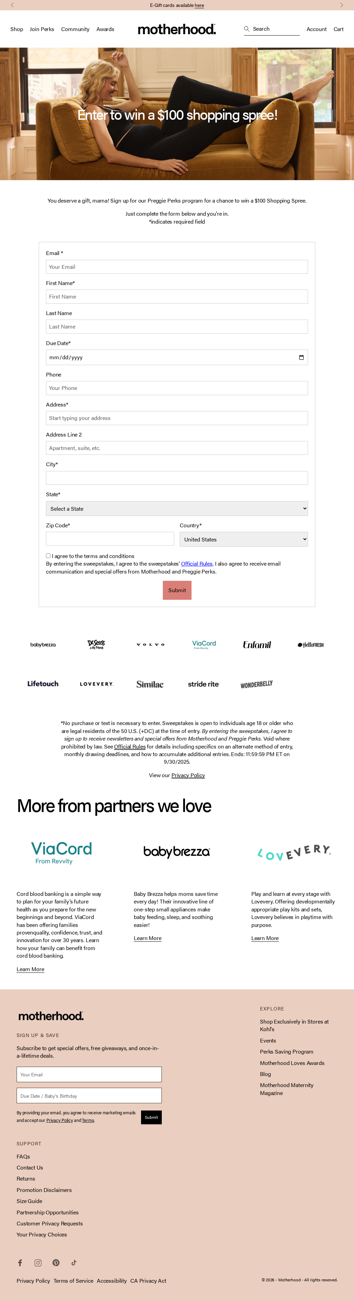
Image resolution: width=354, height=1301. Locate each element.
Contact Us (30, 1167)
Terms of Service (73, 1280)
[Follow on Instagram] (38, 1262)
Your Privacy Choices (42, 1234)
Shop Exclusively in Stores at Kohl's (294, 1025)
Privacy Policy (33, 1280)
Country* (191, 525)
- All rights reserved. (319, 1279)
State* (53, 494)
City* (52, 464)
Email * (54, 253)
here (199, 4)
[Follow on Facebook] (20, 1262)
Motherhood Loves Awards (292, 1063)
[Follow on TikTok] (74, 1262)
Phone (53, 374)
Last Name (59, 313)
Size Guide (29, 1201)
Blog (265, 1074)
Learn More (30, 969)
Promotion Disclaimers (44, 1190)
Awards (105, 29)
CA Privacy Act (148, 1280)
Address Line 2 (64, 434)
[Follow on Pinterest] (56, 1262)
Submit (177, 590)
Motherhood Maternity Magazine (287, 1088)
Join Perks (42, 29)
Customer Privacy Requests (50, 1223)
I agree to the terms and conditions (93, 556)
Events (268, 1040)
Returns (26, 1178)
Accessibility (112, 1280)
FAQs (23, 1156)
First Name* (60, 283)
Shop (16, 29)
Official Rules (197, 563)
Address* (57, 404)
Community (75, 29)
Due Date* (58, 343)
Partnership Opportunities (48, 1212)
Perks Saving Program (287, 1051)
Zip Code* (58, 525)
